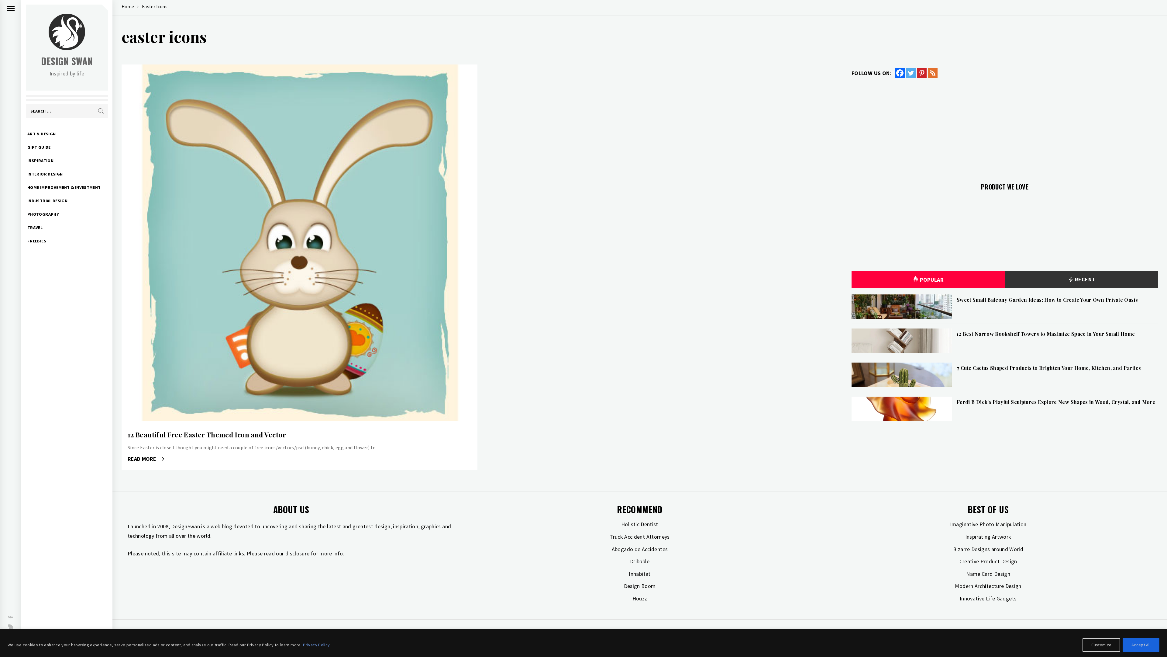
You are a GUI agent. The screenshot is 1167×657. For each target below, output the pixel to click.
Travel (35, 227)
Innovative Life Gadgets (988, 598)
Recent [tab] (1084, 279)
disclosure (297, 553)
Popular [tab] (932, 279)
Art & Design (41, 134)
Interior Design (45, 174)
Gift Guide (39, 147)
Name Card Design (988, 573)
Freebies (36, 241)
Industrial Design (47, 200)
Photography (43, 214)
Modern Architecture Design (988, 585)
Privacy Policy (316, 645)
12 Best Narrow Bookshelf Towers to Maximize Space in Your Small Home (1046, 334)
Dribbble (639, 561)
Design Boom (640, 585)
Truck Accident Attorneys (640, 536)
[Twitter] (911, 73)
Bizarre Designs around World (988, 549)
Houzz (639, 598)
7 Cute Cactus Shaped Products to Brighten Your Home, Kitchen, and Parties (1049, 368)
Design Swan (67, 61)
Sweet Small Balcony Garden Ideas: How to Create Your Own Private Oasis (1047, 300)
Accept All (1141, 645)
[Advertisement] (1005, 126)
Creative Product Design (988, 561)
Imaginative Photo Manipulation (988, 524)
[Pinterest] (922, 73)
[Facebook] (900, 73)
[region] (583, 643)
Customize (1101, 645)
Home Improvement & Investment (64, 187)
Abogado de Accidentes (640, 549)
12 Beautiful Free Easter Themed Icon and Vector (207, 434)
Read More (299, 242)
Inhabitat (639, 573)
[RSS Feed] (933, 73)
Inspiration (40, 160)
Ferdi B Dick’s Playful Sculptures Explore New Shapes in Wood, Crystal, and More (1056, 402)
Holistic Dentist (639, 524)
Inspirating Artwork (988, 536)
